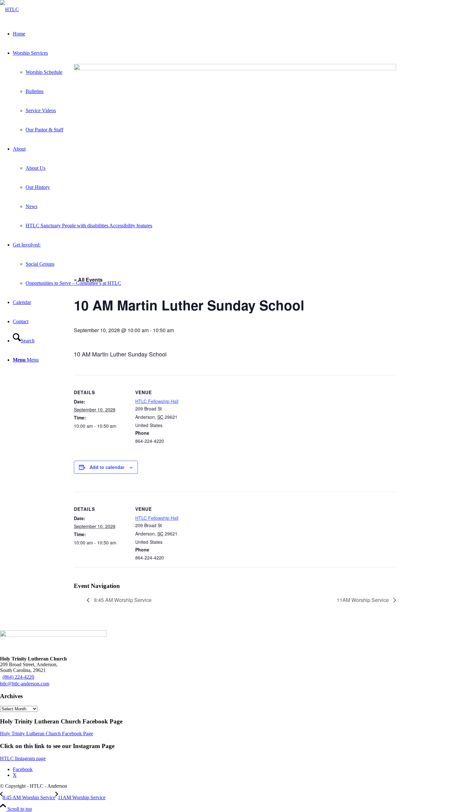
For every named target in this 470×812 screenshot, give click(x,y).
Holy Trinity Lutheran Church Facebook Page (46, 733)
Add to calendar (107, 467)
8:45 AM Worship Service (122, 600)
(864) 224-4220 (18, 677)
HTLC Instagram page (23, 758)
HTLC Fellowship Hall (156, 401)
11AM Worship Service (363, 600)
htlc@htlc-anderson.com (24, 683)
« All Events (88, 279)
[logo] (9, 9)
